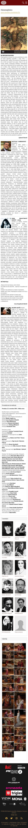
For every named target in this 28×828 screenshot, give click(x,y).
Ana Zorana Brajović (7, 613)
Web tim (14, 815)
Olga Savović (5, 576)
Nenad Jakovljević (6, 594)
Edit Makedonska (6, 632)
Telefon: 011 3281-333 (15, 824)
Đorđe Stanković (19, 613)
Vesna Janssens (19, 632)
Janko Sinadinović (19, 557)
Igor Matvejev (18, 594)
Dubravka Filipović (19, 576)
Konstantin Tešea (6, 537)
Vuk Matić (4, 557)
